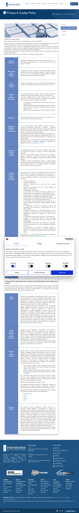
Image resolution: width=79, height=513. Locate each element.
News (49, 3)
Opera (25, 400)
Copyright (64, 31)
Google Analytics (34, 337)
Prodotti (44, 3)
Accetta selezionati (39, 272)
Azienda (27, 3)
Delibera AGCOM (58, 466)
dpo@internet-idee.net (25, 74)
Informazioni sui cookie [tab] (62, 243)
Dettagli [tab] (39, 243)
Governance (58, 463)
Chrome (25, 398)
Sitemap (64, 25)
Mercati (33, 3)
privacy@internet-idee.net (48, 84)
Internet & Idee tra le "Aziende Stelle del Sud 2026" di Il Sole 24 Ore (39, 461)
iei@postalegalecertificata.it (10, 499)
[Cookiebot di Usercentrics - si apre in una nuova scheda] (66, 239)
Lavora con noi (55, 3)
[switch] (31, 266)
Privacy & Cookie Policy (68, 28)
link (46, 339)
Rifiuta (17, 272)
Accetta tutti (62, 272)
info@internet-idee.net (59, 497)
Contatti (61, 3)
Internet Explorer (28, 393)
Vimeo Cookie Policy (32, 368)
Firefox (25, 395)
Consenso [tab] (16, 243)
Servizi (39, 3)
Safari (25, 397)
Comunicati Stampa (60, 461)
